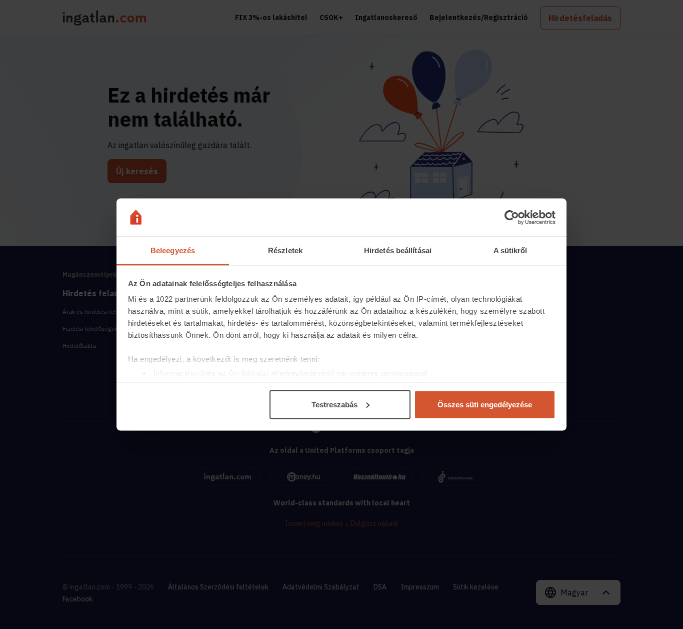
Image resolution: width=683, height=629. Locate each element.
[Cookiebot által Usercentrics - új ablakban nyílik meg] (512, 217)
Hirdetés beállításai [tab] (398, 250)
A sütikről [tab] (511, 250)
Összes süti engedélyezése (485, 404)
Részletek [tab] (285, 250)
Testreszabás (335, 404)
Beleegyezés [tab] (172, 250)
